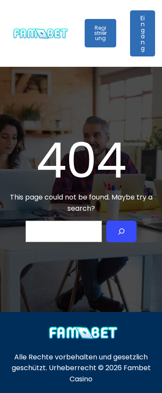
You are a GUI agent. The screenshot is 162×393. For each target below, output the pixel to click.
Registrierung (100, 33)
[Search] (121, 231)
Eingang (142, 33)
